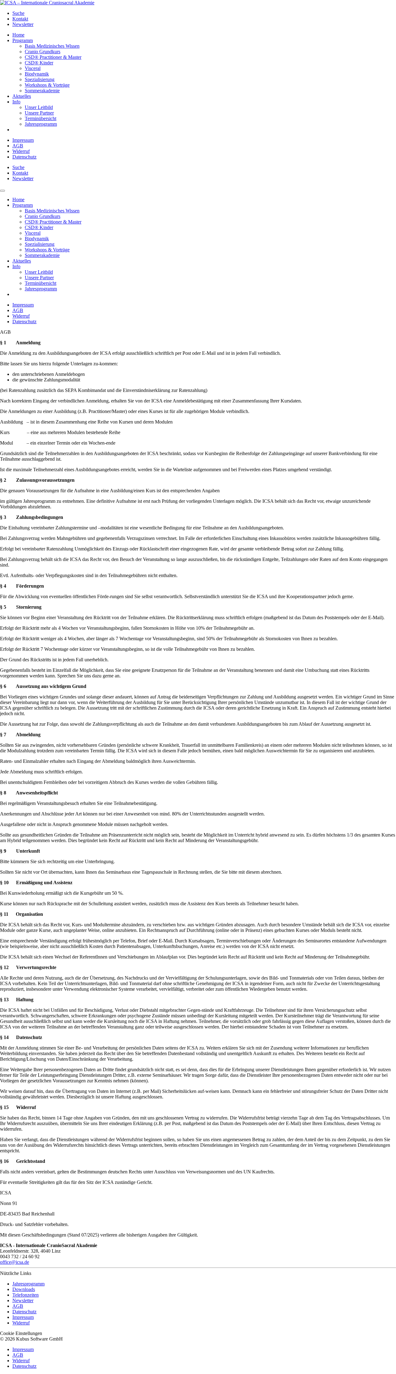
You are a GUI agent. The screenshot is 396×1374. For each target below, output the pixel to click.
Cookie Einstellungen (21, 1333)
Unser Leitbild (39, 107)
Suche (18, 13)
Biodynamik (37, 73)
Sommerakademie (42, 90)
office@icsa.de (14, 1262)
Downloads (23, 1289)
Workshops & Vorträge (47, 85)
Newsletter (22, 24)
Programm (22, 40)
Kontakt (20, 18)
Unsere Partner (39, 112)
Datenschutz (24, 156)
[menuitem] (204, 13)
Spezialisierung (39, 79)
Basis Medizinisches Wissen (52, 46)
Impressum (23, 140)
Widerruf (21, 151)
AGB (17, 145)
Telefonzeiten (25, 1295)
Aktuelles (21, 96)
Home (18, 34)
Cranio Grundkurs (42, 51)
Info (16, 101)
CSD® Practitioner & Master (53, 57)
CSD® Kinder (39, 62)
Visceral (33, 68)
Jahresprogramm (41, 124)
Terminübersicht (40, 118)
